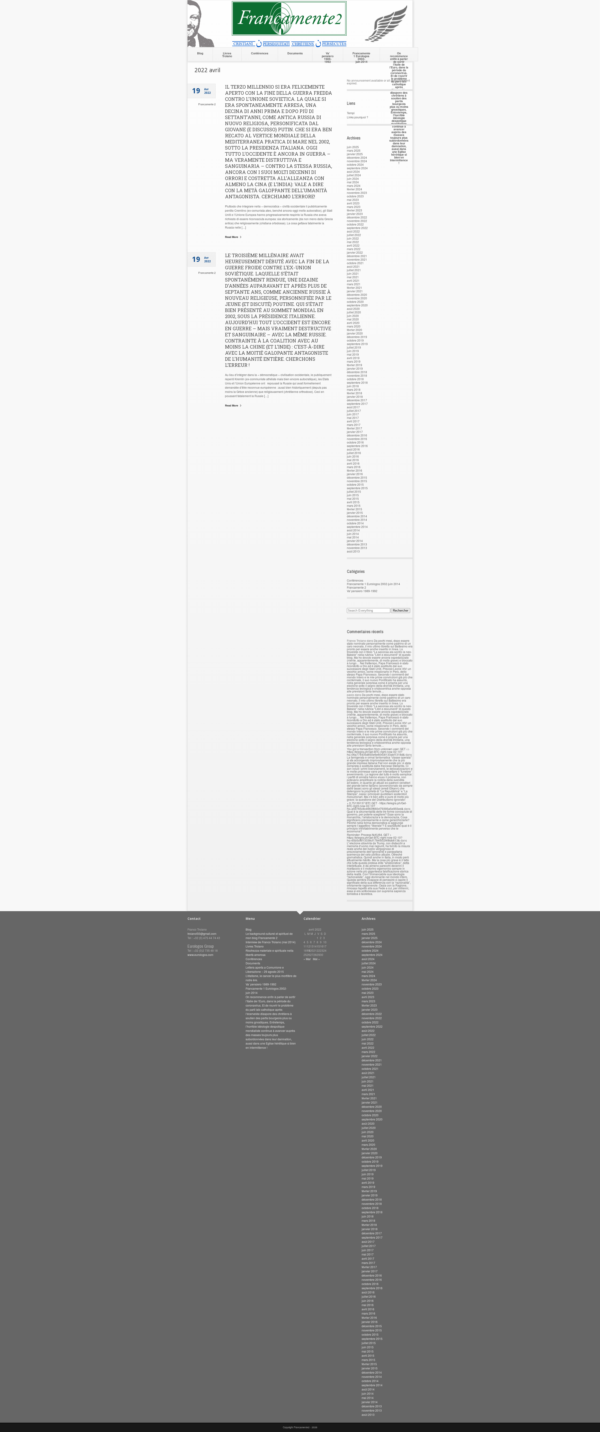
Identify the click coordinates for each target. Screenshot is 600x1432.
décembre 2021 (357, 256)
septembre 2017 (357, 404)
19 (308, 950)
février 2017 (354, 428)
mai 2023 (353, 200)
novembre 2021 (357, 259)
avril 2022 (353, 245)
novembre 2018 (357, 375)
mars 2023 (353, 207)
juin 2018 (353, 386)
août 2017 (353, 407)
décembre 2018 (357, 372)
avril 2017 (353, 421)
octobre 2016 (355, 442)
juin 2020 (353, 316)
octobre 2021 (355, 263)
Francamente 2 (207, 104)
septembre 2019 (357, 344)
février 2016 (354, 470)
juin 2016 (353, 456)
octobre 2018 (355, 379)
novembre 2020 (357, 298)
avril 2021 (353, 280)
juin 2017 (353, 414)
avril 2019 (353, 358)
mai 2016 (353, 460)
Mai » (316, 959)
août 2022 (353, 231)
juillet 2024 (354, 175)
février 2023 (354, 210)
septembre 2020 (357, 305)
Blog (200, 53)
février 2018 (354, 393)
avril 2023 (353, 203)
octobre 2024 (355, 164)
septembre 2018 (357, 382)
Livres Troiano (227, 54)
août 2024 (353, 171)
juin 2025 (353, 147)
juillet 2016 (354, 453)
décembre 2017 (357, 400)
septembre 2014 (357, 527)
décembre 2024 (357, 157)
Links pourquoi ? (357, 117)
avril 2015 (353, 502)
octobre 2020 (355, 302)
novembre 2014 (357, 520)
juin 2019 (353, 351)
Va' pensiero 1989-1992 (362, 591)
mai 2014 (353, 537)
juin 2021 (353, 273)
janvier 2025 (355, 154)
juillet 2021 (354, 270)
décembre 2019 (357, 337)
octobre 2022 (355, 224)
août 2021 (353, 266)
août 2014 (353, 530)
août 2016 (353, 449)
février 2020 (354, 330)
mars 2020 (353, 326)
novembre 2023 (357, 193)
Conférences (259, 53)
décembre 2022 (357, 217)
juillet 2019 (354, 347)
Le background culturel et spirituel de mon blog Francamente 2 (269, 936)
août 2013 (353, 551)
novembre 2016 (357, 439)
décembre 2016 (357, 435)
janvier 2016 (355, 474)
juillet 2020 (354, 312)
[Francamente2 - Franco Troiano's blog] (300, 46)
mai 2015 (353, 498)
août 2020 (353, 309)
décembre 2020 (357, 295)
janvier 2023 (355, 214)
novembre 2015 (357, 481)
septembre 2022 (357, 228)
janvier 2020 (355, 333)
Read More (232, 237)
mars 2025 (353, 150)
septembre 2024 (357, 168)
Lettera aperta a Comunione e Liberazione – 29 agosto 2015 (265, 969)
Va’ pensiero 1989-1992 (328, 56)
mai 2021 (353, 277)
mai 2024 (353, 182)
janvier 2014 (355, 541)
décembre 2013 (357, 544)
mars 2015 (353, 505)
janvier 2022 (355, 252)
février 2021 (354, 287)
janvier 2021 (355, 291)
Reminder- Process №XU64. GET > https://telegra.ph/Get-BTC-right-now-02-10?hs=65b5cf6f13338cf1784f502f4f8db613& (374, 837)
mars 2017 (353, 425)
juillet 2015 (354, 491)
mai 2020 (353, 319)
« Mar (307, 959)
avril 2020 (353, 323)
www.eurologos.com (200, 955)
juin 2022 (353, 238)
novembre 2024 (357, 161)
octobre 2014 (355, 523)
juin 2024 (353, 178)
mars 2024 (353, 186)
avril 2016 (353, 463)
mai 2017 (353, 418)
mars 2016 (353, 467)
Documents (295, 53)
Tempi (351, 113)
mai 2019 (353, 354)
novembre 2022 (357, 221)
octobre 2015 (355, 484)
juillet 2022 (354, 235)
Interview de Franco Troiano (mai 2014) (271, 942)
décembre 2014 (357, 516)
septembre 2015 (357, 488)
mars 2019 (353, 361)
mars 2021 (353, 284)
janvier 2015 (355, 513)
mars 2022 (353, 249)
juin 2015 (353, 495)
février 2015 (354, 509)
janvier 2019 (355, 368)
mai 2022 (353, 242)
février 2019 (354, 365)
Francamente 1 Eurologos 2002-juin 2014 (361, 56)
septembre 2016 (357, 446)
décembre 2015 (357, 477)
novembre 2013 (357, 548)
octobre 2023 (355, 196)
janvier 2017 (355, 432)
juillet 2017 (354, 411)
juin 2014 (353, 534)
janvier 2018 (355, 396)
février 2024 (354, 189)
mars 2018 (353, 389)
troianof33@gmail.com (202, 934)
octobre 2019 (355, 340)
